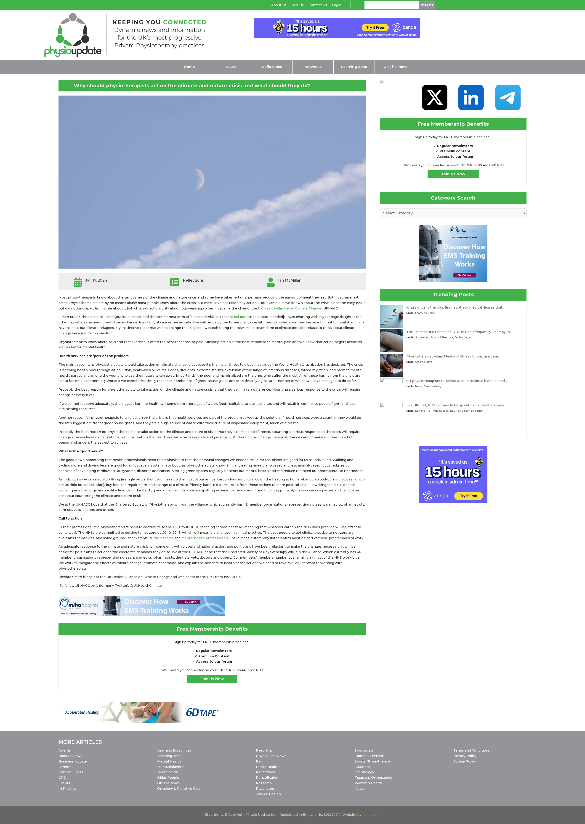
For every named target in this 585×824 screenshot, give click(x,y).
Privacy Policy (464, 756)
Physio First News (271, 756)
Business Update (72, 761)
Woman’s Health (368, 783)
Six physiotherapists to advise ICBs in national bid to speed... (456, 381)
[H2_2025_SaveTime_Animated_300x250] (453, 502)
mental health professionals (204, 538)
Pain (259, 761)
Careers (64, 767)
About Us (279, 5)
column (240, 317)
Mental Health (169, 761)
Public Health (267, 767)
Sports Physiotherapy (373, 761)
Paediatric (264, 750)
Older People (168, 778)
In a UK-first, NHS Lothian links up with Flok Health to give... (456, 405)
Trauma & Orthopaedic (373, 778)
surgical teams (161, 538)
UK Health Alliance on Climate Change (289, 308)
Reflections (265, 772)
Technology (462, 337)
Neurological (167, 772)
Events (64, 783)
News (419, 386)
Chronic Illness (70, 772)
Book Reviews (70, 756)
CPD (62, 778)
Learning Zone (425, 313)
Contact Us (318, 5)
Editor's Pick (423, 410)
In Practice (67, 789)
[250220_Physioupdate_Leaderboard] (141, 615)
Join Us (298, 5)
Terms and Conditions (471, 750)
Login (336, 5)
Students (362, 767)
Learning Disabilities (174, 750)
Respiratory (265, 789)
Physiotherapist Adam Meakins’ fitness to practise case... (453, 356)
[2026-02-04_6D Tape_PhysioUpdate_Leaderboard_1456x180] (141, 722)
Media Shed (372, 815)
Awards (64, 750)
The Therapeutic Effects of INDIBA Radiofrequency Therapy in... (459, 332)
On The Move (423, 361)
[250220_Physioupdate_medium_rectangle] (453, 281)
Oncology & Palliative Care (179, 789)
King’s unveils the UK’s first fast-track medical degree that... (455, 307)
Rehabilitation (267, 778)
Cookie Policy (464, 761)
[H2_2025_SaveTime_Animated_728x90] (337, 37)
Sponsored (422, 337)
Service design (433, 386)
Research (264, 783)
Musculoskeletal (443, 410)
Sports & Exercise (442, 337)
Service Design (268, 794)
